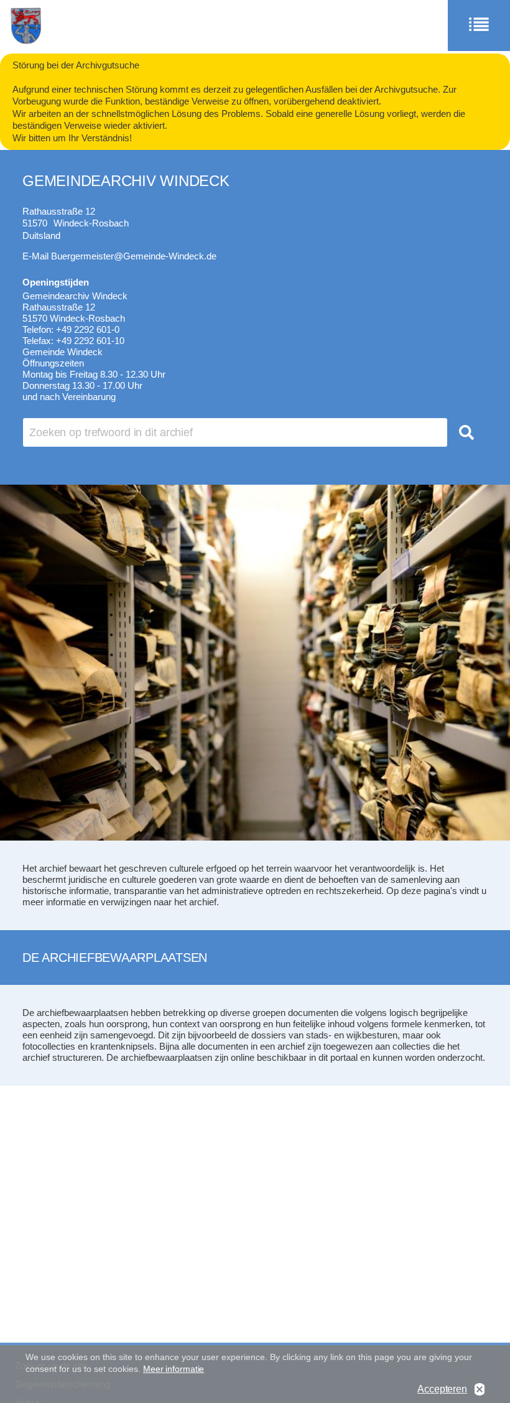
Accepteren (442, 1389)
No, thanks (479, 1389)
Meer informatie (173, 1369)
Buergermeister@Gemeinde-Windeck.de (133, 256)
